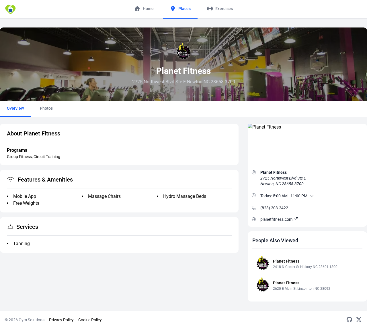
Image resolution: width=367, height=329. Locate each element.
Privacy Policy (61, 320)
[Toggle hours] (312, 195)
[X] (358, 319)
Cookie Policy (90, 320)
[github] (349, 319)
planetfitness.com (276, 219)
